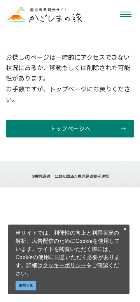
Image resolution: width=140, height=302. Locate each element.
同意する (26, 285)
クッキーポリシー (64, 265)
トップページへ (70, 128)
